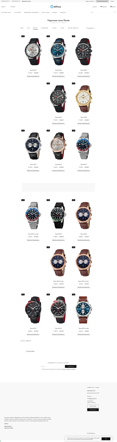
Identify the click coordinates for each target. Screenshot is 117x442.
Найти (115, 12)
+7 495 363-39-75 (15, 1)
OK (106, 438)
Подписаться (71, 366)
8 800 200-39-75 (5, 1)
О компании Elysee (30, 351)
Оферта (6, 423)
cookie (92, 438)
